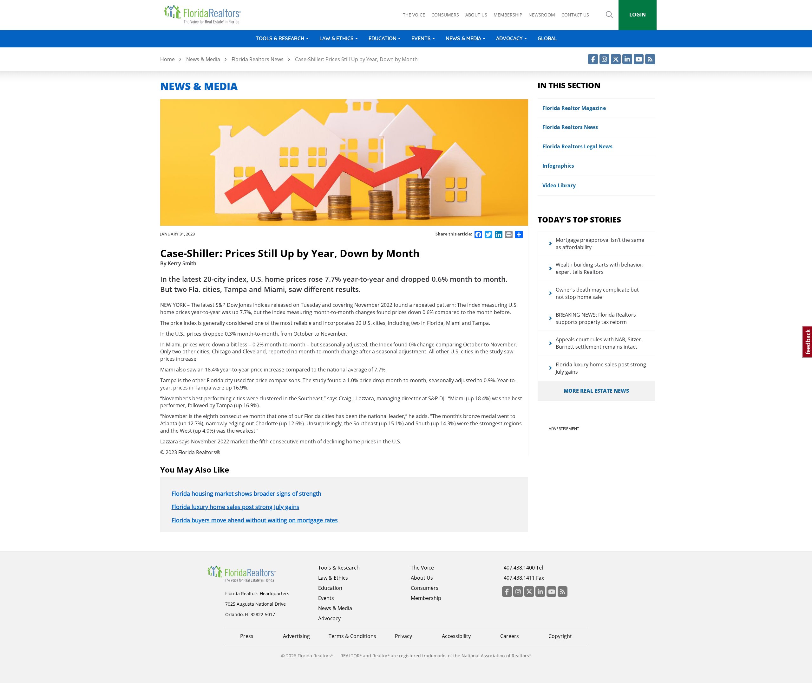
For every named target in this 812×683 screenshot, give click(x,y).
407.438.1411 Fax (524, 577)
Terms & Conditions (352, 636)
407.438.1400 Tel (523, 567)
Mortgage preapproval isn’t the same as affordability (600, 243)
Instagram (604, 59)
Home (167, 59)
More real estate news (596, 390)
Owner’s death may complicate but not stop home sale (597, 293)
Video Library (559, 185)
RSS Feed (650, 59)
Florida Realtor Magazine (574, 108)
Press (246, 636)
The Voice (414, 15)
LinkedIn (627, 59)
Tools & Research (280, 38)
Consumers (445, 15)
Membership (508, 15)
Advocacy (509, 38)
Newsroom (541, 15)
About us (476, 15)
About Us (422, 577)
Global (547, 38)
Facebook (593, 59)
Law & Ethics (336, 38)
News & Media (463, 38)
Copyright (560, 636)
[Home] (205, 14)
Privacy (403, 636)
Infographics (558, 165)
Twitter (616, 59)
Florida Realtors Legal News (577, 146)
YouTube (639, 59)
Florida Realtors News (258, 59)
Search (609, 19)
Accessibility (456, 636)
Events (421, 38)
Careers (509, 636)
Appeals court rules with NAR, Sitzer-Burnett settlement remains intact (599, 343)
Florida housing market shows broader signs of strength (246, 493)
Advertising (296, 636)
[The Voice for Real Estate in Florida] (251, 573)
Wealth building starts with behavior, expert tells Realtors (600, 268)
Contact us (575, 15)
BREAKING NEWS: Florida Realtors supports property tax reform (596, 318)
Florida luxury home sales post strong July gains (235, 507)
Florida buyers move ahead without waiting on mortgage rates (255, 520)
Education (382, 38)
